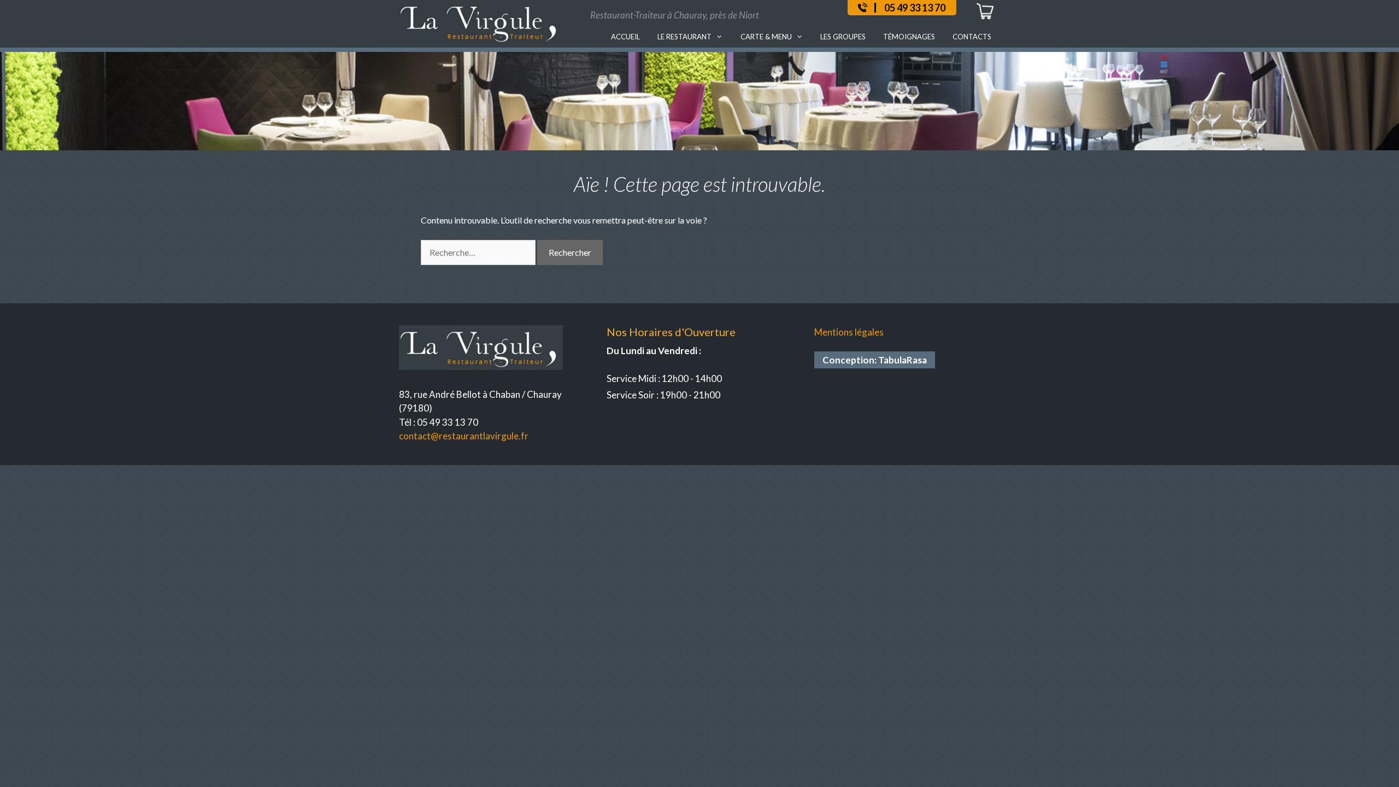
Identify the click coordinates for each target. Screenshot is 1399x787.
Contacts (972, 36)
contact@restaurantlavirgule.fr (463, 436)
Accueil (625, 36)
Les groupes (843, 36)
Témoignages (909, 36)
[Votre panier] (985, 17)
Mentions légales (849, 332)
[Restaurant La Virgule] (481, 21)
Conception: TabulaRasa (874, 360)
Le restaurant (684, 36)
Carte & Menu (766, 36)
